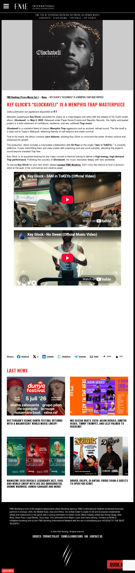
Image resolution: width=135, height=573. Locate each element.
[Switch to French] (55, 111)
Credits (37, 536)
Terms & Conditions (72, 536)
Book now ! (120, 564)
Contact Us (96, 536)
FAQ (86, 536)
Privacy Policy (51, 536)
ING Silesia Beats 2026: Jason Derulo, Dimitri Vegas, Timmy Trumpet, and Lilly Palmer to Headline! (98, 423)
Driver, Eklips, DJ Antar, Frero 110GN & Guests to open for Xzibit (99, 482)
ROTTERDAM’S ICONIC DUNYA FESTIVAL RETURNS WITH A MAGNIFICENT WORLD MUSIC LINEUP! (35, 421)
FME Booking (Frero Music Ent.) (33, 6)
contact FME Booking (69, 164)
